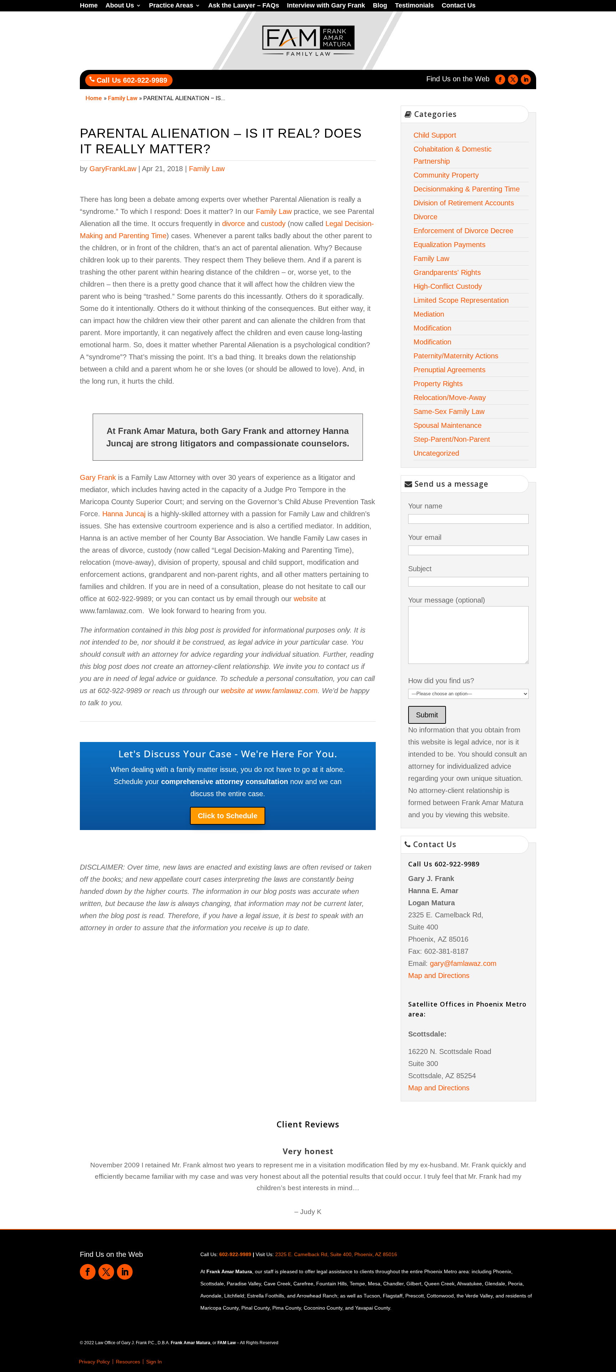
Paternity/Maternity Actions (456, 356)
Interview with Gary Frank (326, 6)
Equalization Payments (450, 245)
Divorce (425, 217)
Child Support (435, 135)
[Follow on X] (513, 80)
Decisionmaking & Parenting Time (467, 189)
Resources (128, 1361)
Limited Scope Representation (461, 300)
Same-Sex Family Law (449, 411)
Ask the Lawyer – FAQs (243, 6)
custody (273, 223)
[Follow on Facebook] (500, 80)
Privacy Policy (94, 1361)
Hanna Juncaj (123, 514)
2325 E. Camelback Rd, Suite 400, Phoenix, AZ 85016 (336, 1254)
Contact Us (459, 6)
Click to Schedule (227, 816)
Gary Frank (98, 477)
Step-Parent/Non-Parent (452, 439)
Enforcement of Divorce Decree (463, 231)
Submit (427, 715)
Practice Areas (171, 6)
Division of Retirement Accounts (464, 203)
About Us (120, 6)
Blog (380, 6)
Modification (432, 328)
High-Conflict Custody (448, 286)
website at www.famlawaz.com (269, 691)
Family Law (123, 98)
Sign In (154, 1361)
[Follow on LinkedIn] (526, 80)
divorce (233, 223)
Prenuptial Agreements (450, 370)
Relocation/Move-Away (450, 397)
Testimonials (414, 6)
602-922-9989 (235, 1254)
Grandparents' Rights (447, 272)
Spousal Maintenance (448, 425)
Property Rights (438, 384)
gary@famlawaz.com (463, 963)
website (306, 599)
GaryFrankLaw (112, 169)
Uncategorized (436, 453)
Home (89, 6)
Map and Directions (438, 975)
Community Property (446, 175)
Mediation (429, 314)
